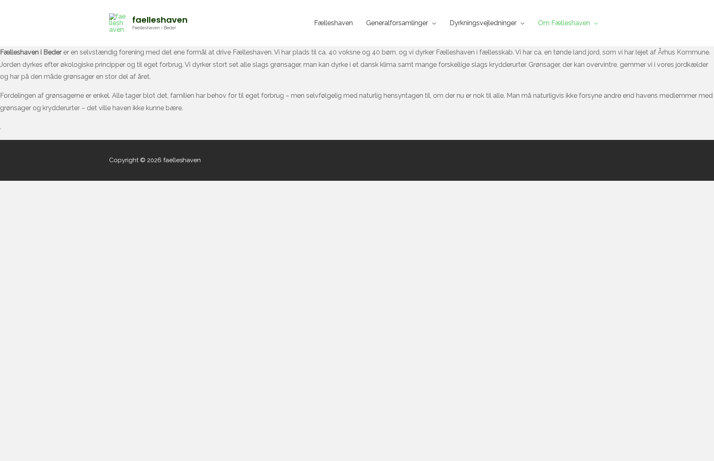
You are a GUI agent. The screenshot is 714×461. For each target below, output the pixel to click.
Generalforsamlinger (397, 23)
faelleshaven (160, 20)
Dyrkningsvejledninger (483, 23)
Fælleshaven (333, 23)
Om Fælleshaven (564, 23)
